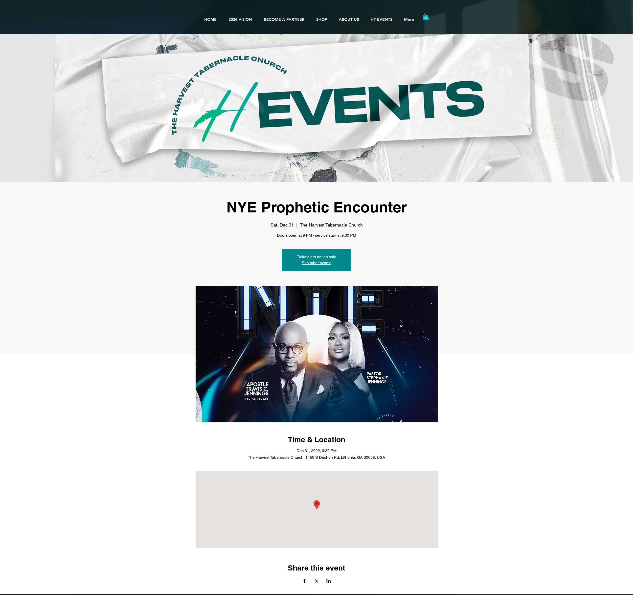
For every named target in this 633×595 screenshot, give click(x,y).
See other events (316, 262)
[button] (349, 17)
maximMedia (369, 582)
